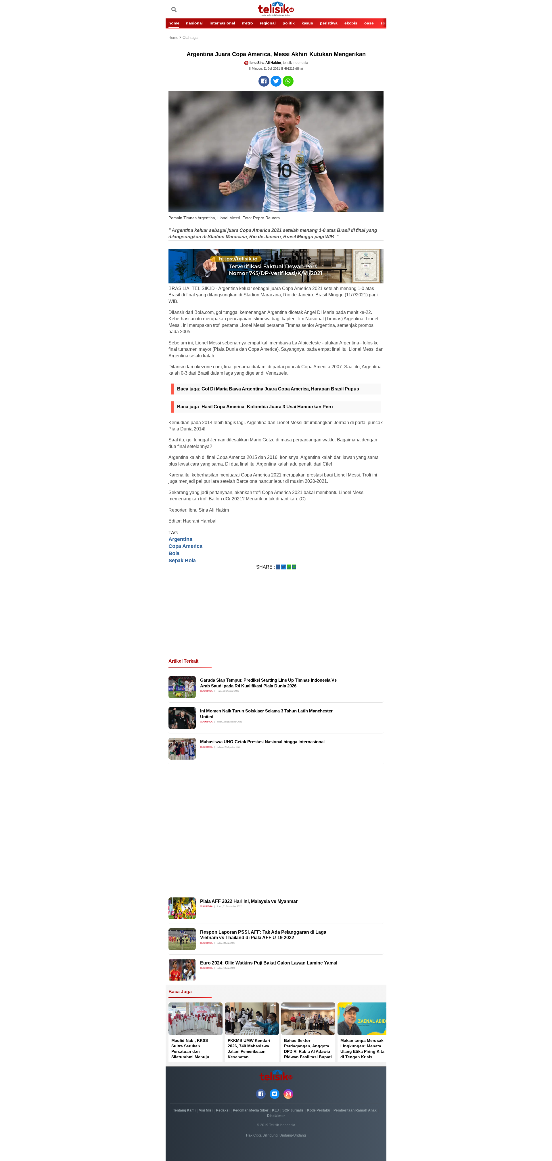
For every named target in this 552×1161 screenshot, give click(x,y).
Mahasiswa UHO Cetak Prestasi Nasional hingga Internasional (262, 741)
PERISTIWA (329, 23)
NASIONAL (194, 23)
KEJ (275, 1110)
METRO (247, 23)
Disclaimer (276, 1116)
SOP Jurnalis (293, 1110)
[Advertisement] (276, 621)
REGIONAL (268, 23)
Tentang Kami (184, 1110)
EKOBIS (350, 23)
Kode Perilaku (318, 1110)
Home (173, 38)
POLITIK (289, 23)
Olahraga (190, 38)
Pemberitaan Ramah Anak (355, 1110)
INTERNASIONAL (222, 23)
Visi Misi (205, 1110)
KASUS (307, 23)
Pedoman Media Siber (251, 1110)
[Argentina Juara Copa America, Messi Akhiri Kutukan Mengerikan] (263, 81)
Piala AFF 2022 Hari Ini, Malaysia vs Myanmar (249, 901)
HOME (173, 23)
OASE (368, 23)
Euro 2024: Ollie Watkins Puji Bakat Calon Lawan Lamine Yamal (268, 962)
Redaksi (222, 1110)
